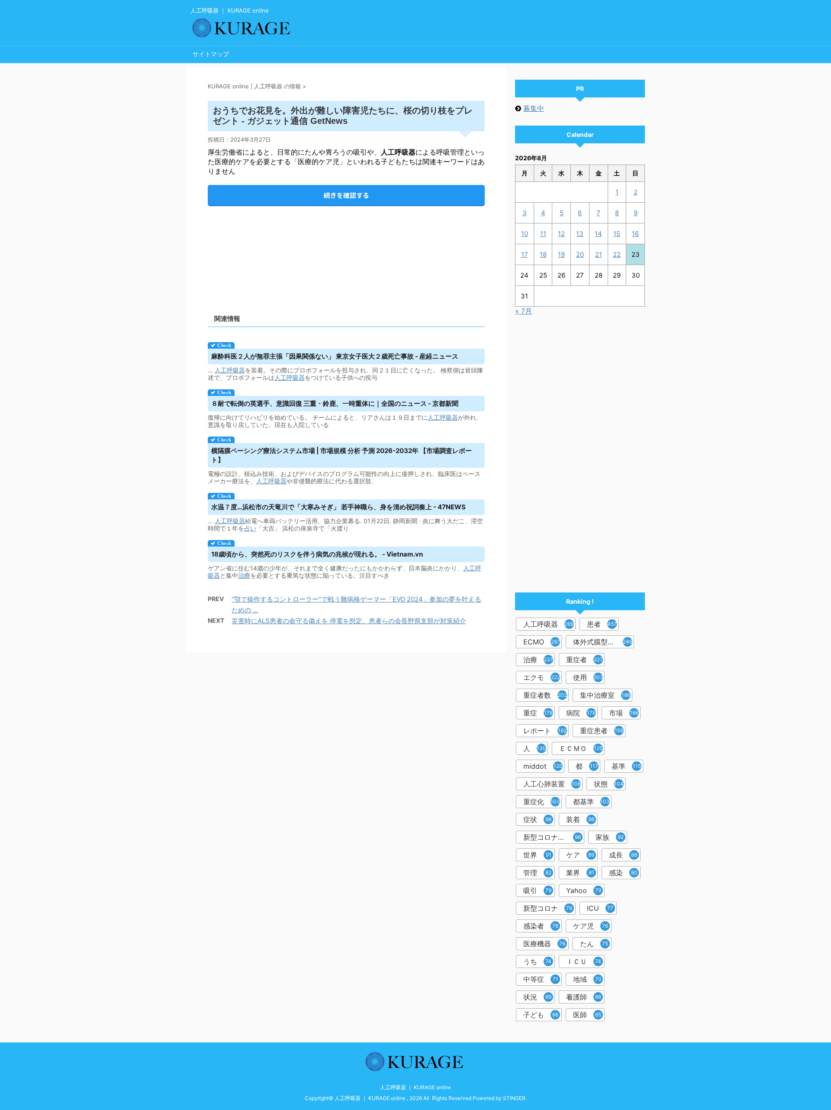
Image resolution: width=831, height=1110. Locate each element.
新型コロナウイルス (553, 837)
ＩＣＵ (583, 961)
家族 (610, 837)
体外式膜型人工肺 (602, 642)
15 (616, 234)
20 (580, 254)
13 (579, 234)
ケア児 (590, 926)
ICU (600, 908)
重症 (538, 713)
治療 (244, 575)
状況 (537, 997)
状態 (609, 784)
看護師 (583, 997)
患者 (602, 624)
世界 (537, 855)
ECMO (541, 642)
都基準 (591, 801)
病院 (581, 713)
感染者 (540, 926)
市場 (623, 713)
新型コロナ (547, 908)
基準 (626, 766)
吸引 (537, 890)
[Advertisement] (346, 252)
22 (617, 254)
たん (594, 943)
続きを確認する (346, 195)
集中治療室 (605, 695)
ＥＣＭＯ (580, 748)
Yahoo (583, 890)
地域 (587, 979)
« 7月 (523, 311)
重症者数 (545, 695)
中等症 (540, 979)
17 (524, 254)
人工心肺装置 (552, 784)
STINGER (514, 1098)
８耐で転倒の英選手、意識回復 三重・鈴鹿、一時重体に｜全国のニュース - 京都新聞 (334, 403)
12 (561, 234)
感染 (623, 872)
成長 (623, 855)
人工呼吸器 (230, 370)
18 (543, 254)
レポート (545, 730)
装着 (580, 819)
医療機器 (544, 943)
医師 (587, 1014)
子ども (540, 1014)
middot (543, 766)
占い (250, 528)
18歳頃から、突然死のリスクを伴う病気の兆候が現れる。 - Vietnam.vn (317, 554)
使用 (588, 677)
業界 (580, 872)
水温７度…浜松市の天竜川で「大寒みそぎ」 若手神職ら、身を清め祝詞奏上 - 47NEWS (338, 507)
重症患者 (601, 730)
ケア (580, 855)
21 (598, 254)
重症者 (584, 659)
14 (598, 234)
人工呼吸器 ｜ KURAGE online (415, 1087)
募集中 (533, 108)
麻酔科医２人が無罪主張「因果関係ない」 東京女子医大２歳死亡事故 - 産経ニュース (334, 356)
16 (635, 234)
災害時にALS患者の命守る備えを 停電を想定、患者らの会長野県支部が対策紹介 (349, 621)
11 (543, 234)
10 (524, 234)
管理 (537, 872)
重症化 (541, 801)
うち (537, 961)
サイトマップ (211, 54)
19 (561, 254)
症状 (537, 819)
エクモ (541, 677)
